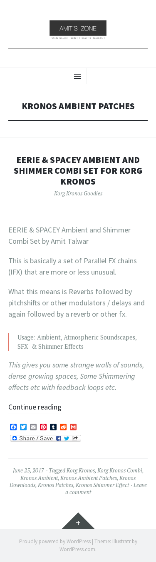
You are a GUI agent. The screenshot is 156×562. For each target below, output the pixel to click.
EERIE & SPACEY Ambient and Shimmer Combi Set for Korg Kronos (78, 170)
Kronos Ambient (39, 478)
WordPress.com (77, 549)
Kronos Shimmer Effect (102, 485)
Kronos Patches (55, 485)
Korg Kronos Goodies (78, 193)
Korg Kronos (81, 470)
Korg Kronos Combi (119, 470)
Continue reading (35, 407)
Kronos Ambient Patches (88, 478)
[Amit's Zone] (78, 33)
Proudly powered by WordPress (55, 541)
